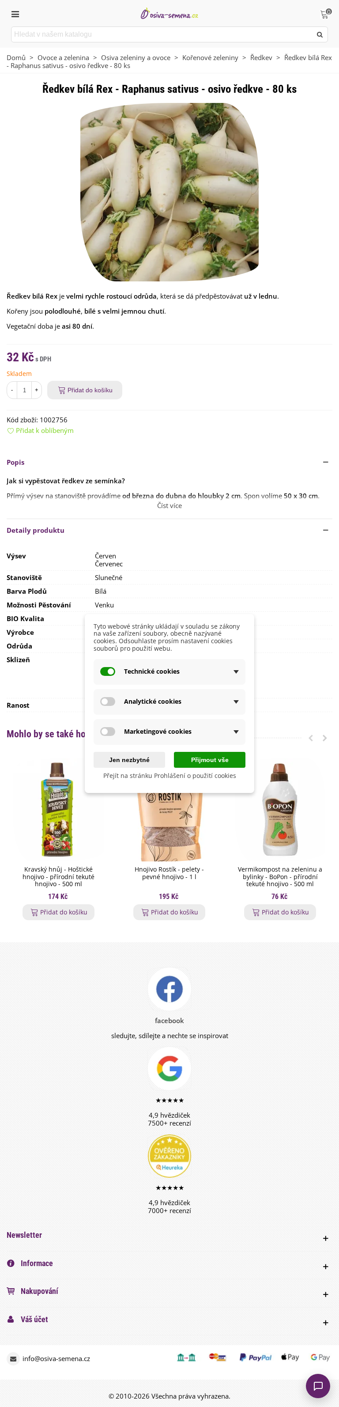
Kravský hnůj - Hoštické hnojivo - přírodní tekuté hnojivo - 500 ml (58, 877)
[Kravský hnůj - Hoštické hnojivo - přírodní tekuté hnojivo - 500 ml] (58, 809)
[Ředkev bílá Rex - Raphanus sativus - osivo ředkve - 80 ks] (169, 191)
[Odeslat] (320, 34)
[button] (169, 462)
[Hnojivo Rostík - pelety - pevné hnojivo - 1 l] (169, 809)
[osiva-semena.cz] (169, 13)
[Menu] (15, 13)
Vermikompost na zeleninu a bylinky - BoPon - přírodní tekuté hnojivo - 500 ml (280, 877)
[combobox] (162, 34)
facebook (169, 1020)
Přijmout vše (210, 759)
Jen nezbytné (129, 759)
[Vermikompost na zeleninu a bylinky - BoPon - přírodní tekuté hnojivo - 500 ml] (280, 809)
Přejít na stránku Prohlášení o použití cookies (169, 776)
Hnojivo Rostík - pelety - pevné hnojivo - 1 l (169, 873)
